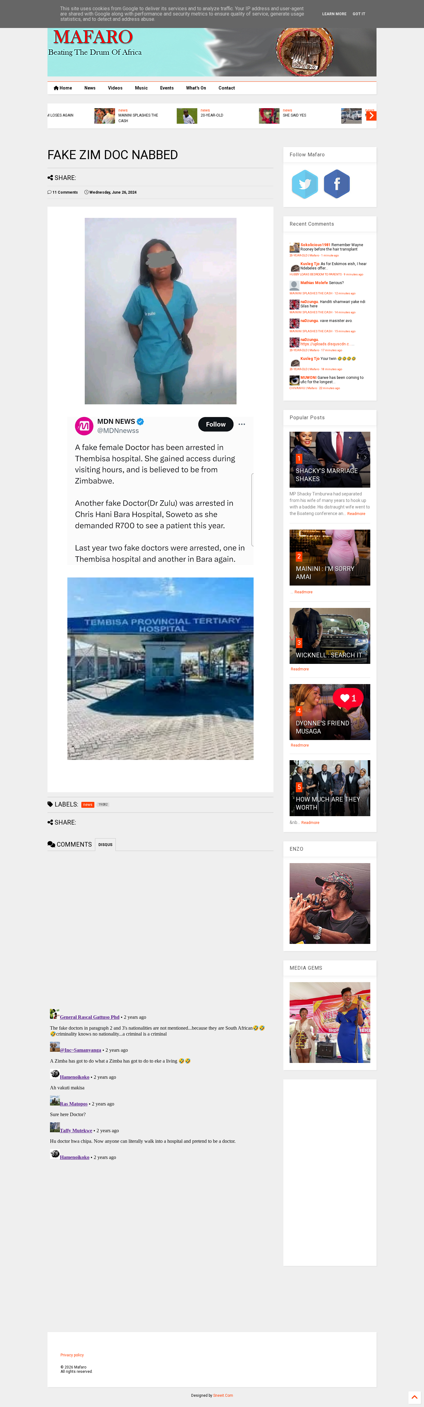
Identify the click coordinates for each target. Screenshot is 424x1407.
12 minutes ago (345, 293)
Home (65, 87)
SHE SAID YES (87, 115)
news (80, 110)
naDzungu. (309, 302)
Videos (115, 87)
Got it (359, 14)
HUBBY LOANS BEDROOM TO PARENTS (263, 118)
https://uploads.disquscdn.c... (326, 344)
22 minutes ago (329, 388)
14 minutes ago (345, 312)
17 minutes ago (331, 350)
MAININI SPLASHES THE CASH (311, 293)
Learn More (334, 14)
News (90, 87)
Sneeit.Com (223, 1395)
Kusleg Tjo (310, 264)
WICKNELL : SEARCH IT (329, 655)
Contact (227, 87)
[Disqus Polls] (160, 928)
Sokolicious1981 (315, 245)
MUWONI (308, 377)
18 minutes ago (331, 369)
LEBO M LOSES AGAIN (341, 115)
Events (167, 87)
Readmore (356, 514)
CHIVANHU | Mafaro (303, 388)
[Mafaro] (212, 73)
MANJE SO (167, 115)
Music (141, 87)
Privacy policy (72, 1355)
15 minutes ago (345, 331)
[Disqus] (160, 1084)
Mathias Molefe (314, 283)
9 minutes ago (353, 274)
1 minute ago (330, 255)
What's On (196, 87)
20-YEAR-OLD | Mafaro (304, 255)
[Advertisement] (330, 1172)
